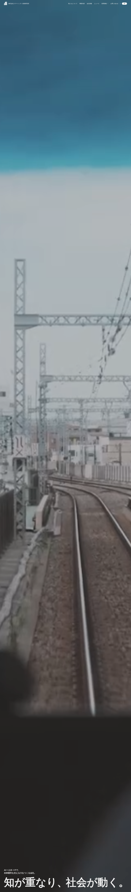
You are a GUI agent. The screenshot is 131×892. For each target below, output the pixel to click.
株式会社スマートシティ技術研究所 (18, 3)
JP (124, 3)
